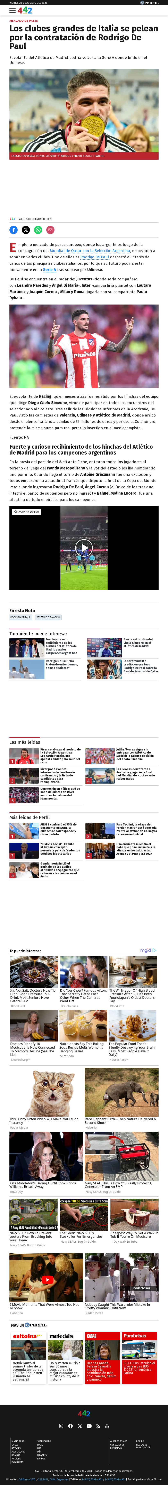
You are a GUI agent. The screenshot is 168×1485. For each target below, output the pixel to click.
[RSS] (98, 1426)
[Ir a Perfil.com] (149, 4)
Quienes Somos (118, 1441)
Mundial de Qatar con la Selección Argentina (90, 250)
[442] (84, 1413)
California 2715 (27, 1479)
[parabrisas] (139, 1337)
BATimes (41, 1458)
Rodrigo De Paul (94, 257)
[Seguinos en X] (80, 1426)
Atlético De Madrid (48, 617)
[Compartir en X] (26, 230)
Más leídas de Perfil (29, 817)
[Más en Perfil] (35, 1325)
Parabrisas (17, 1462)
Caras (14, 1445)
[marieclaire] (65, 1337)
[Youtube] (89, 1426)
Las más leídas (24, 742)
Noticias (15, 1448)
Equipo (140, 1441)
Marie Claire (18, 1451)
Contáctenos (117, 1445)
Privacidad (116, 1448)
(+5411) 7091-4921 (92, 1479)
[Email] (50, 230)
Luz (39, 1448)
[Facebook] (70, 1426)
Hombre (15, 1455)
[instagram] (61, 1426)
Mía (39, 1451)
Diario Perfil (18, 1441)
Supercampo (44, 1441)
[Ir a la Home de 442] (25, 12)
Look (40, 1445)
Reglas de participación (143, 1446)
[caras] (102, 1337)
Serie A (49, 269)
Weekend (16, 1458)
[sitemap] (107, 1426)
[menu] (12, 10)
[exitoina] (28, 1337)
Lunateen (42, 1455)
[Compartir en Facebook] (13, 230)
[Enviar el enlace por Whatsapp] (38, 230)
